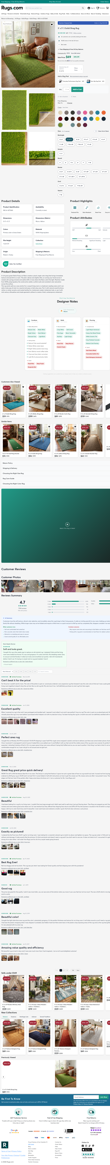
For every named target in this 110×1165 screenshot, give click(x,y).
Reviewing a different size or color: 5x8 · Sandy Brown (18, 661)
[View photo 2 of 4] (10, 785)
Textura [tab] (5, 1017)
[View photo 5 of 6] (29, 721)
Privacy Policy (77, 1104)
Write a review (77, 33)
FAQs (56, 1146)
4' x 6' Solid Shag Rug (35, 453)
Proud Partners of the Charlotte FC (38, 1142)
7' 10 (89, 162)
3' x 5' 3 (69, 139)
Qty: (60, 89)
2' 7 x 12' (95, 171)
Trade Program (32, 1157)
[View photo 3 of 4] (16, 785)
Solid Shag (33, 18)
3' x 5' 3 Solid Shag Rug (9, 1089)
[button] (51, 24)
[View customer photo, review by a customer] (7, 586)
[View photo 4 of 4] (22, 785)
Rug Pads (62, 14)
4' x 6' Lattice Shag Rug (61, 453)
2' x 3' (61, 139)
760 (73, 970)
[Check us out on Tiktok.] (89, 1146)
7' (83, 162)
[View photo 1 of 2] (4, 693)
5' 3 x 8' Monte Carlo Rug (62, 414)
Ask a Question (64, 96)
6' (77, 162)
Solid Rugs (25, 18)
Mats (67, 14)
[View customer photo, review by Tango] (32, 586)
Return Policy (58, 1153)
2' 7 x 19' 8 (82, 176)
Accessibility (58, 1155)
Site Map (30, 1151)
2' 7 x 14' (62, 176)
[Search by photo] (27, 8)
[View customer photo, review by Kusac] (20, 586)
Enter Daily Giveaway (34, 1159)
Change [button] (69, 103)
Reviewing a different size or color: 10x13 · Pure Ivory (15, 842)
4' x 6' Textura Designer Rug (11, 1049)
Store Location (32, 1148)
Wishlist (102, 8)
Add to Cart (77, 89)
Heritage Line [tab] (24, 1017)
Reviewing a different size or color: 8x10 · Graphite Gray (16, 750)
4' (65, 162)
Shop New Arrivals (55, 2)
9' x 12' (89, 144)
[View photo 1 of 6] (4, 721)
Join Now (103, 1097)
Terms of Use (5, 1151)
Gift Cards (31, 1144)
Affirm (30, 1153)
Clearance (105, 14)
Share (74, 96)
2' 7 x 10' (86, 171)
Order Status (104, 2)
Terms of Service (88, 1104)
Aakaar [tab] (34, 1017)
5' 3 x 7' (86, 139)
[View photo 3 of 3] (16, 846)
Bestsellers (31, 1155)
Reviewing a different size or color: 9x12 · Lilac (13, 717)
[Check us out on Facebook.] (83, 1146)
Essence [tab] (13, 1017)
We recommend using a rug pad (79, 76)
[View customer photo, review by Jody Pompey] (69, 586)
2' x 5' (61, 171)
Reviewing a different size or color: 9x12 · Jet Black (15, 868)
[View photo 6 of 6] (35, 721)
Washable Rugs (25, 14)
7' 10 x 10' (70, 144)
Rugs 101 (57, 1151)
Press (56, 1157)
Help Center (58, 1148)
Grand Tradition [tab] (45, 1017)
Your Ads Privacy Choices (10, 1155)
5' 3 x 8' (95, 139)
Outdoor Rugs (45, 14)
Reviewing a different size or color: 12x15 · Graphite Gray (16, 811)
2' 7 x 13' (104, 171)
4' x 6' (77, 139)
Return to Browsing (7, 18)
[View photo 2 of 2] (10, 693)
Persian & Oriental (13, 14)
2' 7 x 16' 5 (71, 176)
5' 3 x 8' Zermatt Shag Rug (89, 414)
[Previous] (3, 401)
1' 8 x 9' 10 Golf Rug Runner (10, 453)
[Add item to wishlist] (23, 386)
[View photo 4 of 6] (22, 721)
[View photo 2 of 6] (10, 721)
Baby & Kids (54, 14)
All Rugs (4, 14)
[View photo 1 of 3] (4, 846)
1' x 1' (61, 153)
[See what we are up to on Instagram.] (86, 1146)
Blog (29, 1146)
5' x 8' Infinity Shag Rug (35, 414)
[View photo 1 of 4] (4, 785)
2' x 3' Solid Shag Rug (9, 414)
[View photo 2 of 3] (10, 846)
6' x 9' (103, 139)
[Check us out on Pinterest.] (93, 1146)
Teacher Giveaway (33, 1162)
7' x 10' (61, 144)
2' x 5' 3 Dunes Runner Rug (89, 453)
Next (78, 970)
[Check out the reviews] (88, 1155)
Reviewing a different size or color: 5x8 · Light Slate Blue (16, 927)
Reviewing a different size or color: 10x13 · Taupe (14, 953)
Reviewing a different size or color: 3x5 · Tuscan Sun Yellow (17, 688)
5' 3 (72, 162)
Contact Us (58, 1142)
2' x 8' (77, 171)
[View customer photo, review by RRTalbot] (82, 586)
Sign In (93, 8)
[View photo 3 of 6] (16, 721)
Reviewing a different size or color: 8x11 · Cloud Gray (15, 780)
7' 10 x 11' (80, 144)
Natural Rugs (35, 14)
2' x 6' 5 (69, 171)
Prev (57, 970)
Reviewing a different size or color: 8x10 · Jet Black (15, 897)
